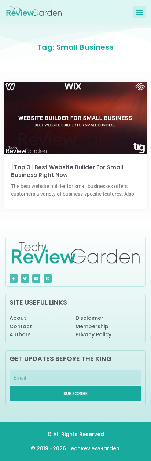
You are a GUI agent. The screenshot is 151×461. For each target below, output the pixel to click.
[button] (139, 12)
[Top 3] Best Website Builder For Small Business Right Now (67, 171)
